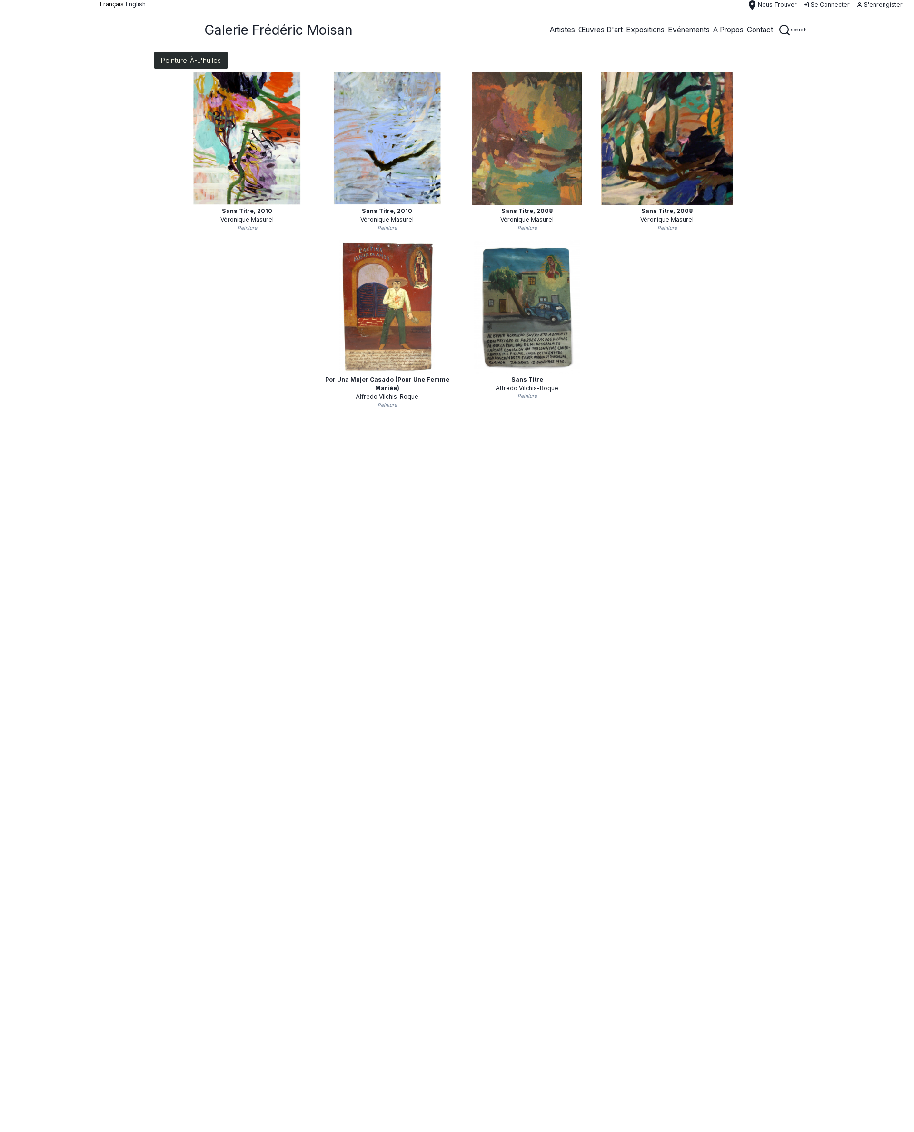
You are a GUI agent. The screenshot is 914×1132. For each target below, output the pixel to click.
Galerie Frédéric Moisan (278, 30)
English (136, 4)
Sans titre (247, 210)
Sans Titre (527, 379)
